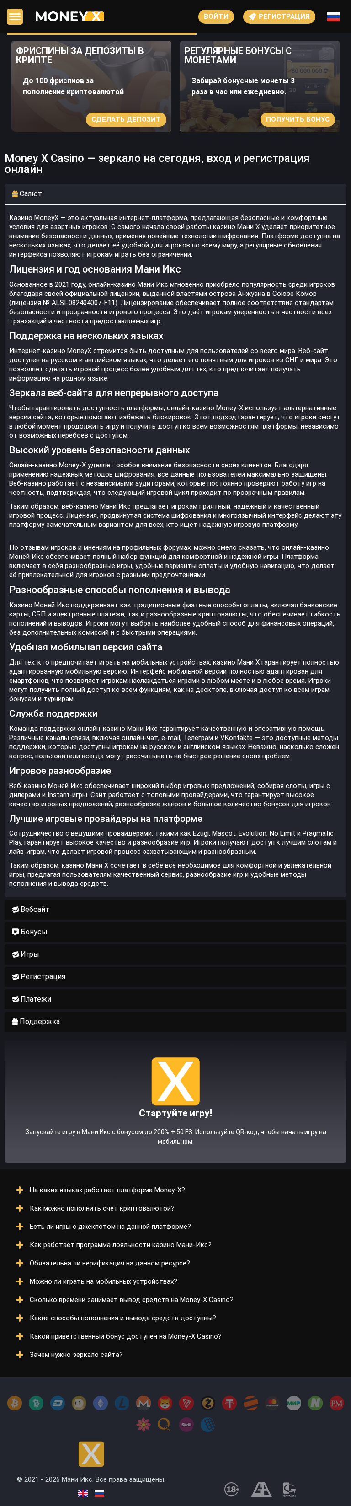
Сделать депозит (126, 119)
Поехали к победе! (175, 1120)
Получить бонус (298, 119)
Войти (216, 16)
